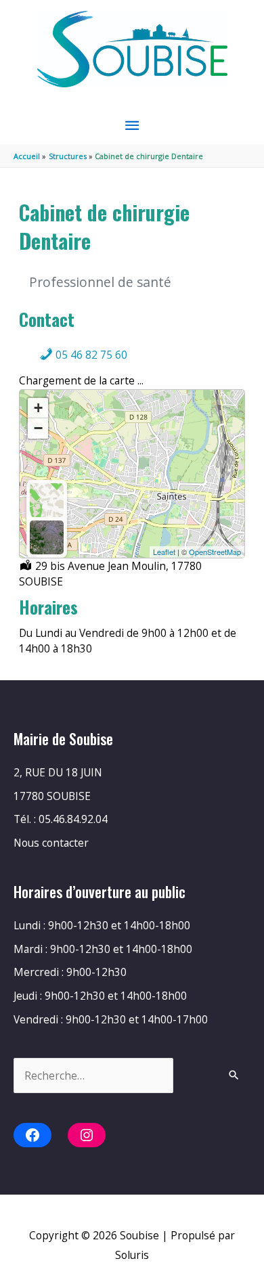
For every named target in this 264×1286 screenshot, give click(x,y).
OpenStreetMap (215, 551)
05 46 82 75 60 (90, 354)
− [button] (38, 428)
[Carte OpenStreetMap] (47, 500)
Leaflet (164, 551)
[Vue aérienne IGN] (47, 537)
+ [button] (38, 407)
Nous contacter (51, 842)
